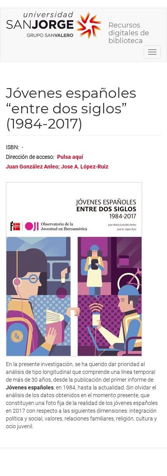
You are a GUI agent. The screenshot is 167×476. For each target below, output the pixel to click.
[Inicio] (54, 25)
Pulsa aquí (70, 157)
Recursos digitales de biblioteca (128, 28)
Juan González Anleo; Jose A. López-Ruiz (57, 166)
